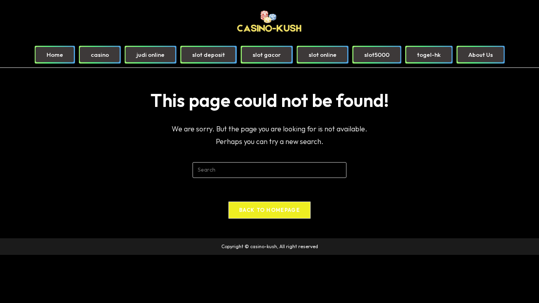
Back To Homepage (269, 210)
